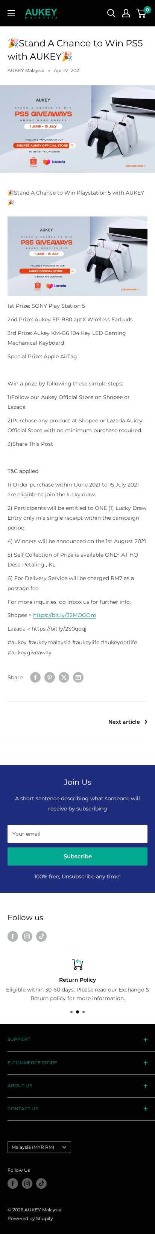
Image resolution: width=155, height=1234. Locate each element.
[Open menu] (11, 13)
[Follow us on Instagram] (27, 936)
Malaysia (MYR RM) (33, 1147)
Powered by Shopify (30, 1218)
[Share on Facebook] (35, 677)
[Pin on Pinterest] (49, 677)
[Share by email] (78, 677)
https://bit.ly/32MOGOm (64, 615)
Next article (124, 721)
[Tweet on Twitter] (64, 677)
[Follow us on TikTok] (41, 936)
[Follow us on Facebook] (13, 936)
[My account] (126, 13)
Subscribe (78, 856)
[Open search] (111, 13)
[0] (141, 13)
